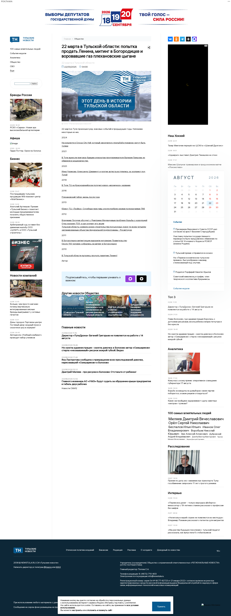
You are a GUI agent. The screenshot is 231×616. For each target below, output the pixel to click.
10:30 (175, 525)
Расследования (179, 446)
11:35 (175, 302)
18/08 (170, 378)
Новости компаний (23, 275)
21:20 (175, 314)
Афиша (15, 138)
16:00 (18, 125)
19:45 (175, 329)
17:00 (175, 378)
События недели (18, 53)
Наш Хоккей (176, 136)
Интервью (175, 493)
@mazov (48, 567)
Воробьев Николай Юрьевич (191, 432)
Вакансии (103, 550)
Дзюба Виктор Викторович (204, 436)
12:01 (17, 320)
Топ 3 (172, 297)
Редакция (117, 550)
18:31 (175, 150)
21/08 (12, 191)
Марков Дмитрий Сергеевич (195, 439)
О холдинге (146, 550)
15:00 (175, 498)
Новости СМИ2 (69, 388)
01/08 (170, 498)
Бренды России (21, 95)
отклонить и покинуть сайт (99, 610)
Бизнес (15, 158)
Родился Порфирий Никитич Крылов (193, 272)
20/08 (12, 125)
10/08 (170, 398)
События (177, 222)
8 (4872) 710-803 (147, 573)
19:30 (175, 478)
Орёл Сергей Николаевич (188, 423)
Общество (15, 62)
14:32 (17, 204)
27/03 (12, 148)
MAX (58, 567)
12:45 (17, 302)
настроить (77, 610)
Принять (161, 606)
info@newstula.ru (156, 576)
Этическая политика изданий (80, 550)
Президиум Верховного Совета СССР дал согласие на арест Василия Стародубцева (195, 230)
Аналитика (15, 57)
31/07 (170, 513)
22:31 (175, 141)
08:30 (17, 222)
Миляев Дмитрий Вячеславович (196, 419)
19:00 (175, 388)
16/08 (170, 388)
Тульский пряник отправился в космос (194, 253)
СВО (12, 66)
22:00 (18, 148)
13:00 (175, 398)
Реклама (131, 550)
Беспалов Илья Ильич (184, 427)
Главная (67, 39)
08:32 (175, 513)
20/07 (170, 525)
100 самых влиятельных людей (25, 49)
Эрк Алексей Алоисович (194, 433)
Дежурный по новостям (168, 550)
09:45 (17, 332)
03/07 (170, 478)
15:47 (17, 191)
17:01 (175, 160)
